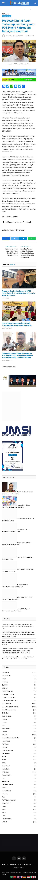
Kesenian (5, 747)
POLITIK (5, 794)
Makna (4, 763)
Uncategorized (6, 819)
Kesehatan (5, 744)
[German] (25, 877)
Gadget (4, 719)
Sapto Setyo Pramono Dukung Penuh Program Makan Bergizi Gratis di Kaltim (17, 324)
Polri (3, 797)
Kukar (4, 756)
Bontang (5, 682)
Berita (4, 679)
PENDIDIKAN (6, 791)
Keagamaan (6, 741)
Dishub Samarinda (7, 691)
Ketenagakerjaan (7, 750)
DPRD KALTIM (6, 16)
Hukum (4, 722)
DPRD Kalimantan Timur (9, 700)
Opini (3, 778)
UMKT (4, 815)
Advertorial (5, 672)
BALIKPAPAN (6, 675)
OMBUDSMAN (6, 775)
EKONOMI (5, 713)
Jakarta (4, 731)
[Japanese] (35, 877)
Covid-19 (5, 685)
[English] (18, 877)
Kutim (4, 759)
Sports (4, 809)
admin (9, 35)
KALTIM (4, 735)
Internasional (6, 728)
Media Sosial (6, 769)
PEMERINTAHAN (7, 784)
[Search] (35, 3)
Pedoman (13, 864)
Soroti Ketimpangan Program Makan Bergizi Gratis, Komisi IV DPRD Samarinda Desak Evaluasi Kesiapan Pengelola (18, 634)
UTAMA (4, 822)
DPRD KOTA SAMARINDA (10, 707)
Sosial (4, 806)
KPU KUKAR (6, 753)
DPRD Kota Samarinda (9, 710)
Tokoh (4, 812)
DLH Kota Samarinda (8, 697)
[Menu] (3, 3)
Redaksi (5, 864)
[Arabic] (11, 877)
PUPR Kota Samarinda (9, 800)
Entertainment (6, 716)
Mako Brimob (6, 766)
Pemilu (4, 787)
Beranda (4, 9)
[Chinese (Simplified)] (15, 877)
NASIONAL (5, 772)
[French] (21, 877)
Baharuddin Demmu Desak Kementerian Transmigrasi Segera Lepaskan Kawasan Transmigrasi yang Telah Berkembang (17, 355)
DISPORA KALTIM (8, 694)
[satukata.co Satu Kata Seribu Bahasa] (19, 3)
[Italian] (31, 877)
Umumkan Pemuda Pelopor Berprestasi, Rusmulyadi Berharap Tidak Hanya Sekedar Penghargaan (27, 253)
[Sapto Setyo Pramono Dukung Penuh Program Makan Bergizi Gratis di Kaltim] (19, 311)
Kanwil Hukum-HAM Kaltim (10, 738)
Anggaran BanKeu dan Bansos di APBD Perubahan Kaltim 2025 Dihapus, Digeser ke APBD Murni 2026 (18, 293)
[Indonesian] (28, 877)
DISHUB (4, 688)
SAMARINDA (6, 803)
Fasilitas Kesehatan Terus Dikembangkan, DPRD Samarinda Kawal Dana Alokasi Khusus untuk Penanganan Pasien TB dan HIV (17, 651)
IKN (3, 725)
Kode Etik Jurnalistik (26, 864)
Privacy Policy (19, 867)
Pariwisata (5, 781)
